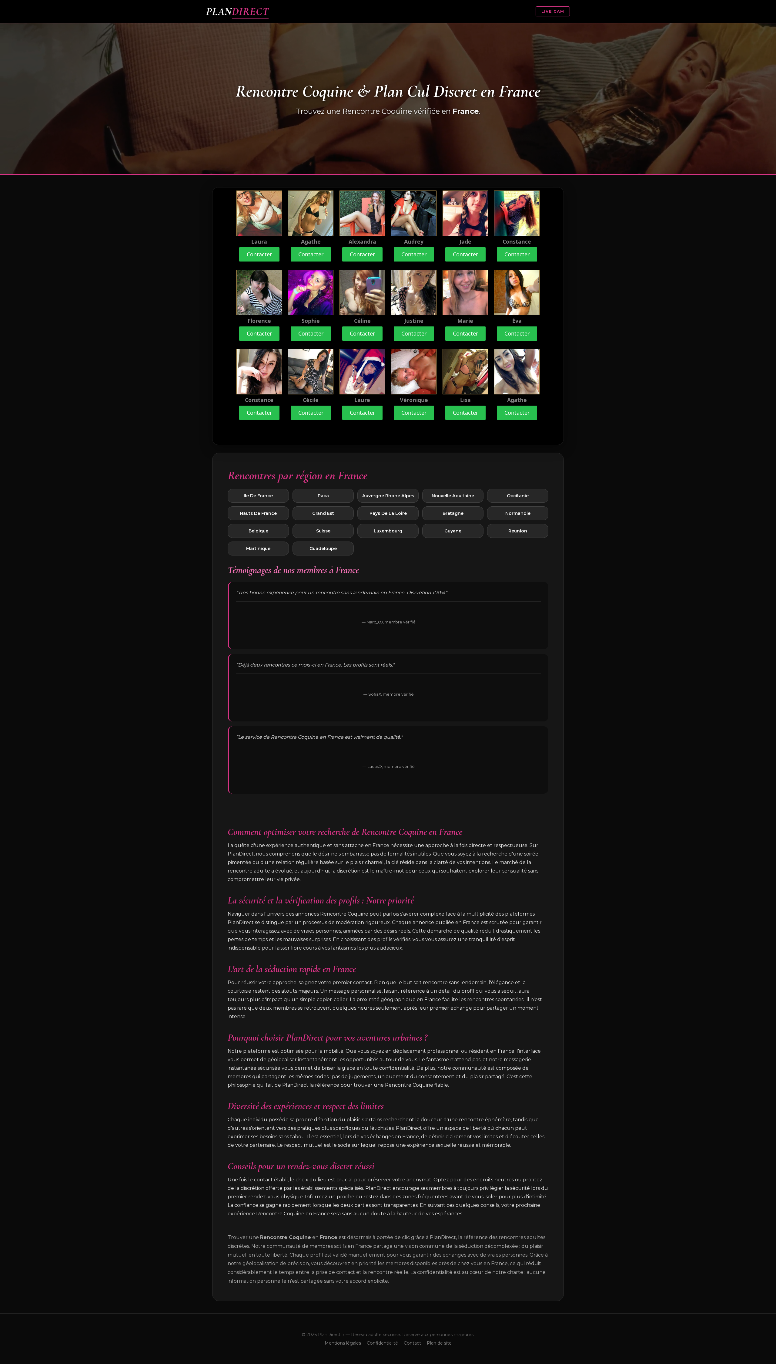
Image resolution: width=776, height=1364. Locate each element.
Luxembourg (388, 531)
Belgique (258, 531)
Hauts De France (258, 513)
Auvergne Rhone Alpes (388, 495)
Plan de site (439, 1343)
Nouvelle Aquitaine (453, 495)
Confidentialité (382, 1343)
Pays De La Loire (388, 513)
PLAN (237, 11)
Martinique (258, 548)
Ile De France (258, 495)
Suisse (323, 531)
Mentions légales (343, 1343)
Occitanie (518, 495)
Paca (323, 495)
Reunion (517, 531)
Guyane (452, 531)
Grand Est (323, 513)
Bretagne (453, 513)
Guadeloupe (323, 548)
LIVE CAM (552, 11)
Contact (412, 1343)
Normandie (517, 513)
